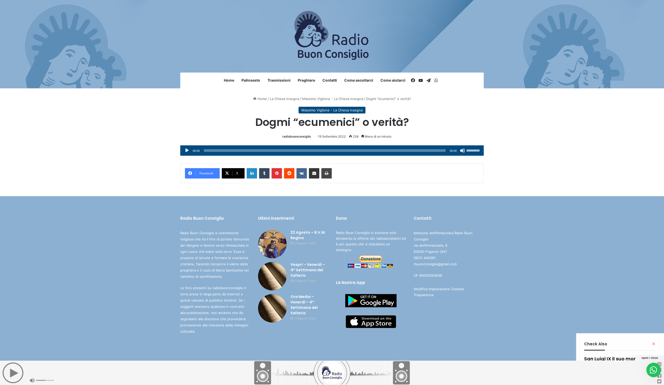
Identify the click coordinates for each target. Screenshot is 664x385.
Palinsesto (250, 80)
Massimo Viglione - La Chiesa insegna (332, 99)
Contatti (329, 80)
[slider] (474, 150)
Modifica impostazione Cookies (439, 289)
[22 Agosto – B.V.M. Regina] (272, 244)
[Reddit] (289, 173)
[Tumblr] (264, 173)
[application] (332, 150)
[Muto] (462, 150)
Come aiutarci (393, 80)
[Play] (187, 150)
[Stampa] (326, 173)
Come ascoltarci (358, 80)
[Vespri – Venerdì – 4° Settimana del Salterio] (272, 276)
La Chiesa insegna (284, 99)
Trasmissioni (278, 80)
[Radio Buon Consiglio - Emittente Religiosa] (332, 36)
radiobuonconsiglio (296, 136)
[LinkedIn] (252, 173)
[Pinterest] (277, 173)
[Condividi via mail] (314, 173)
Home (229, 80)
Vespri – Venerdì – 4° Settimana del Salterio (307, 270)
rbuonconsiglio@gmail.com (435, 264)
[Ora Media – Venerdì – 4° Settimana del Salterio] (272, 308)
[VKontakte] (301, 173)
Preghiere (306, 80)
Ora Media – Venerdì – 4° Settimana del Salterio (304, 305)
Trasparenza (423, 295)
